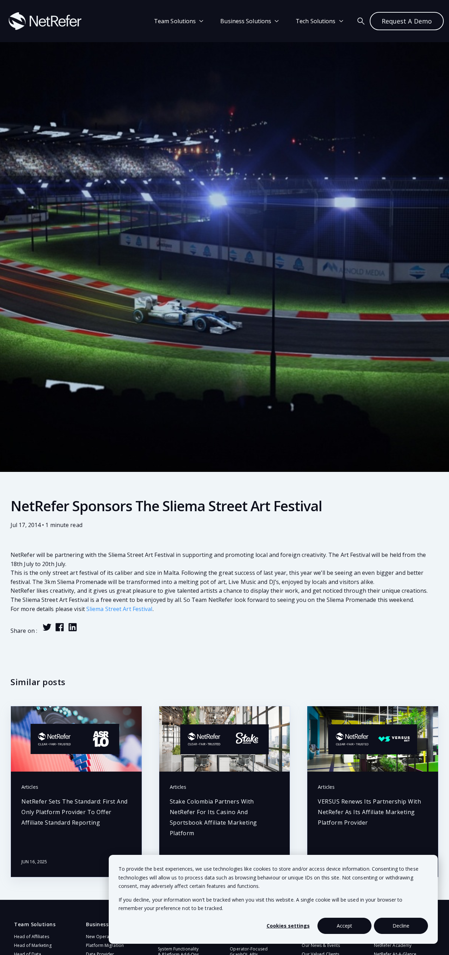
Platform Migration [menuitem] (105, 945)
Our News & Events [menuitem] (321, 945)
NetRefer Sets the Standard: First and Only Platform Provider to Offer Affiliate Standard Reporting (74, 812)
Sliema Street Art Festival (119, 609)
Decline (401, 925)
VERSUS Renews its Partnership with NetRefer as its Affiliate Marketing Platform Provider (369, 812)
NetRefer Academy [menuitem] (393, 945)
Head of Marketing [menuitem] (33, 945)
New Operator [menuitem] (100, 937)
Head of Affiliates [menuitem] (31, 937)
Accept (344, 925)
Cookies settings (288, 925)
